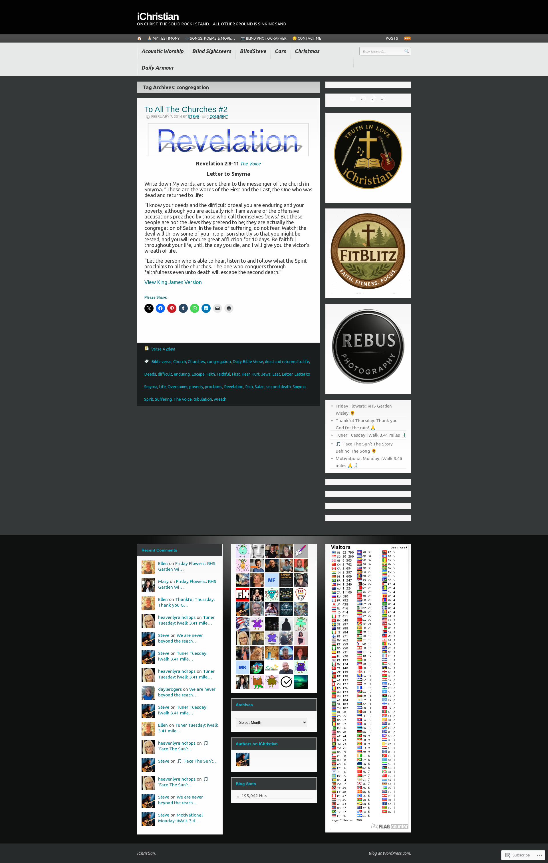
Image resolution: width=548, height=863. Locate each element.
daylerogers (170, 689)
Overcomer (178, 386)
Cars (280, 51)
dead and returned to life (287, 361)
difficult (165, 374)
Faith (210, 374)
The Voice (183, 399)
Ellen (163, 563)
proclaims (213, 386)
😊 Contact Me (306, 38)
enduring (182, 374)
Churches (196, 361)
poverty (196, 386)
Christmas (307, 51)
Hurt (255, 374)
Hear (245, 374)
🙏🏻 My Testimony (163, 38)
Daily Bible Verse (248, 361)
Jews (266, 374)
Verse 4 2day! (163, 349)
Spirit (148, 399)
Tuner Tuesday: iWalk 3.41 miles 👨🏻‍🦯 (371, 434)
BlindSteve (253, 51)
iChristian (158, 16)
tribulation (203, 399)
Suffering (163, 399)
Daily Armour (157, 67)
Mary (163, 581)
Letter (287, 374)
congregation (219, 361)
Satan (260, 386)
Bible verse (161, 361)
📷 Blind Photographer (264, 38)
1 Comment (217, 116)
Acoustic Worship (162, 51)
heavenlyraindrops (177, 617)
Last (276, 374)
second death (278, 386)
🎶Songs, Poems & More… (210, 38)
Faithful (223, 374)
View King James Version (173, 282)
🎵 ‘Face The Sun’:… (197, 760)
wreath (220, 399)
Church (179, 361)
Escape (198, 374)
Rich (249, 386)
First (236, 374)
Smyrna (299, 386)
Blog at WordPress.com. (389, 853)
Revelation (233, 386)
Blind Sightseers (211, 51)
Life (162, 386)
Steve (193, 116)
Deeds (150, 374)
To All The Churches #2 (186, 109)
